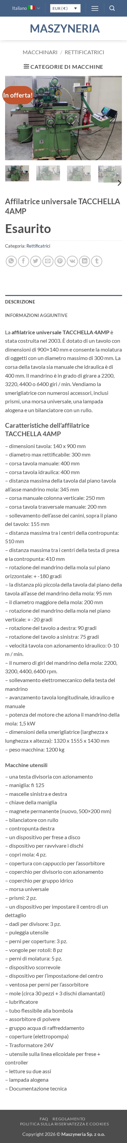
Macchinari (40, 52)
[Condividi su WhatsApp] (11, 261)
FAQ (44, 1118)
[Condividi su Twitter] (35, 261)
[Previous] (16, 118)
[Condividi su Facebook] (23, 261)
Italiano (19, 8)
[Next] (111, 118)
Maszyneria (64, 28)
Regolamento (69, 1118)
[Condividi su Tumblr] (96, 261)
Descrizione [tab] (20, 301)
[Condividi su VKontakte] (72, 261)
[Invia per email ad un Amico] (48, 261)
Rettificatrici (84, 52)
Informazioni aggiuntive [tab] (36, 315)
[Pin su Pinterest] (60, 261)
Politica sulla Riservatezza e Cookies (64, 1123)
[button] (95, 8)
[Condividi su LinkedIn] (84, 261)
